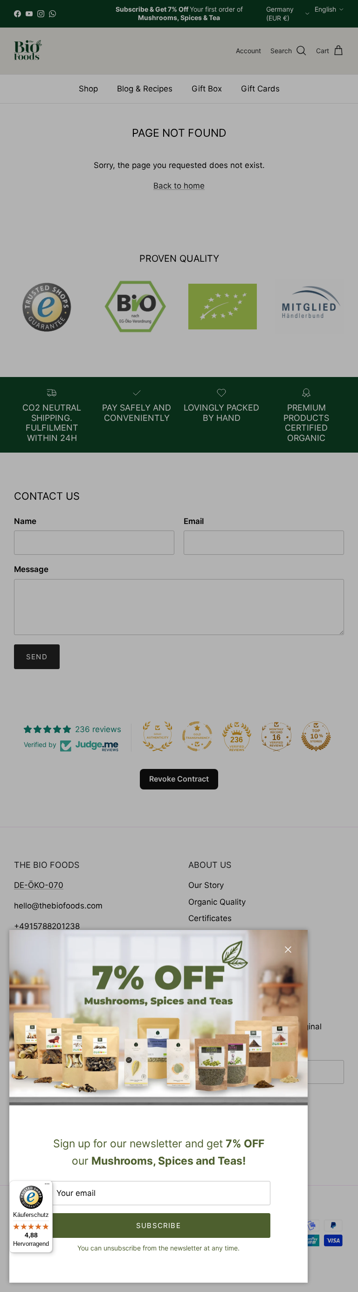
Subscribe (158, 1225)
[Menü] (47, 1186)
